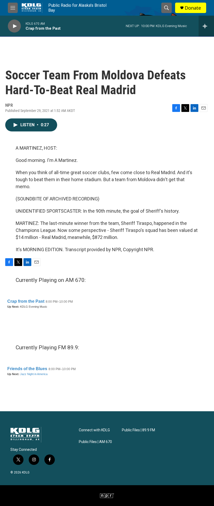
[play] (14, 26)
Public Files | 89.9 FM (138, 430)
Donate (193, 8)
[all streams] (206, 26)
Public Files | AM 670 (95, 442)
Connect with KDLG (94, 430)
